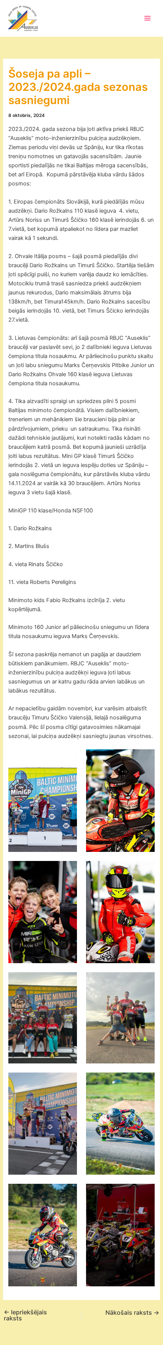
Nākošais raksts (132, 1312)
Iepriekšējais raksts (25, 1315)
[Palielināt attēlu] (67, 759)
